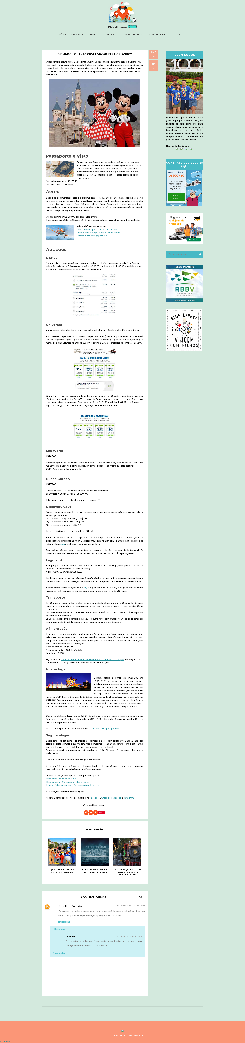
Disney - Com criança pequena (92, 235)
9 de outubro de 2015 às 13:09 (131, 905)
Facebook (95, 797)
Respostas (59, 928)
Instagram (128, 797)
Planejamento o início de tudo (61, 778)
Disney (92, 34)
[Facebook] (178, 149)
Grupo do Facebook (111, 797)
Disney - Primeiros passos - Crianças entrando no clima (73, 785)
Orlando (77, 34)
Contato (178, 34)
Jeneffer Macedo (70, 906)
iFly (85, 587)
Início (62, 34)
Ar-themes (5, 1041)
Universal (109, 34)
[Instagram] (182, 149)
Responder (64, 922)
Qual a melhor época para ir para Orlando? (98, 229)
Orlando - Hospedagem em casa (108, 728)
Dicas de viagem (157, 34)
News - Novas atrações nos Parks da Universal (94, 871)
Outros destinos (131, 34)
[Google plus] (192, 149)
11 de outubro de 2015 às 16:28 (127, 936)
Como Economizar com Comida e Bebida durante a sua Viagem (92, 659)
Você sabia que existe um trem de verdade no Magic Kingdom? (127, 872)
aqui (62, 543)
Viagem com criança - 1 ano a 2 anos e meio (98, 232)
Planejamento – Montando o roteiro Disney (67, 781)
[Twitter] (187, 149)
